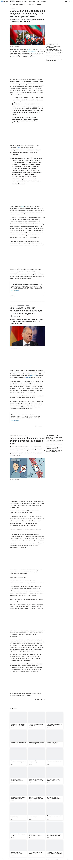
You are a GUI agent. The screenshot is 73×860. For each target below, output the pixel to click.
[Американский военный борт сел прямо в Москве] (54, 720)
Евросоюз (28, 377)
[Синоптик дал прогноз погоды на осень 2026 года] (36, 811)
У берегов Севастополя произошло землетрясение (54, 438)
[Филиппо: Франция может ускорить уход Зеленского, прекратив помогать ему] (18, 775)
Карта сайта (69, 859)
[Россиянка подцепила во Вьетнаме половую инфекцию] (54, 793)
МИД (22, 206)
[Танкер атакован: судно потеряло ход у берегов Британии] (36, 738)
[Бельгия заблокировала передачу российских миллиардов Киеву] (54, 738)
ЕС (16, 372)
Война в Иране (23, 4)
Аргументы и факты (20, 305)
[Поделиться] (41, 296)
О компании (5, 859)
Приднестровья (31, 51)
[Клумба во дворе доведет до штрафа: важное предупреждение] (36, 848)
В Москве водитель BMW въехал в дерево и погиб (54, 56)
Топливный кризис (37, 4)
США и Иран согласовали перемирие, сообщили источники (54, 60)
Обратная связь (63, 859)
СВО (30, 4)
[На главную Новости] (6, 1)
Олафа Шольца (33, 375)
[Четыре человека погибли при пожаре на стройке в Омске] (54, 830)
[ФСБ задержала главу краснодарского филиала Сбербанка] (18, 848)
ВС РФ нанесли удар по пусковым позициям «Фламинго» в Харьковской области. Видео (53, 447)
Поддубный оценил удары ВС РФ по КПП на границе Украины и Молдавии (54, 53)
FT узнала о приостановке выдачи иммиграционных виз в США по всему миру (54, 451)
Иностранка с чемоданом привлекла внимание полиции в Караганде (54, 441)
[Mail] (2, 1)
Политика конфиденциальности (44, 859)
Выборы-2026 (15, 4)
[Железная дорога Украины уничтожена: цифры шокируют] (36, 793)
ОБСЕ (30, 49)
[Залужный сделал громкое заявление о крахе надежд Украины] (54, 775)
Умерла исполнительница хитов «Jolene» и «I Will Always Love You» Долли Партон (54, 50)
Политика (26, 8)
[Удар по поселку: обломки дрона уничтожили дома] (18, 738)
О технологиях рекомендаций (33, 859)
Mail (2, 859)
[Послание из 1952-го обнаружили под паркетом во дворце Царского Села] (36, 757)
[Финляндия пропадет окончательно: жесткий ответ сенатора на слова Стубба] (36, 830)
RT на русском (19, 435)
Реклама (9, 859)
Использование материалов (55, 859)
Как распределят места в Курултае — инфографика (54, 444)
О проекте (25, 859)
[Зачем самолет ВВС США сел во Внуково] (18, 830)
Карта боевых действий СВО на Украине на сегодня (53, 47)
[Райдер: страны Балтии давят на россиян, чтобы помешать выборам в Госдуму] (18, 793)
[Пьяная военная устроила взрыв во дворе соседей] (18, 811)
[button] (27, 35)
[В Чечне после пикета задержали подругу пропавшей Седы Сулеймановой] (18, 757)
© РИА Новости (20, 8)
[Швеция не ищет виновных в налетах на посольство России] (36, 775)
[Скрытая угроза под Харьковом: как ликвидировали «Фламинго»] (54, 848)
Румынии (21, 274)
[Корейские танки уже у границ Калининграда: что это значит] (18, 720)
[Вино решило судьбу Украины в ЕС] (54, 757)
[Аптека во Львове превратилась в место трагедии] (36, 720)
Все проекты (14, 859)
